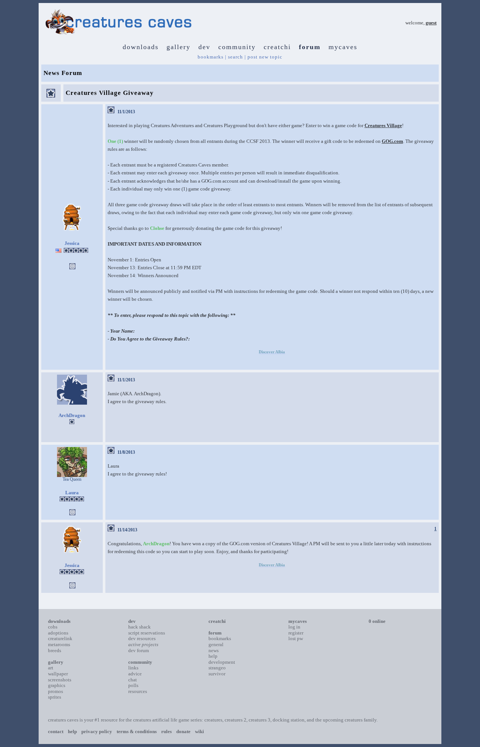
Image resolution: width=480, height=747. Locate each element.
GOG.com (392, 141)
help (213, 656)
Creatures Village (383, 125)
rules (166, 731)
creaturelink (60, 638)
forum (310, 47)
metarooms (59, 644)
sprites (54, 697)
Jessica (72, 243)
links (133, 667)
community (237, 47)
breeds (54, 650)
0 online (377, 621)
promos (55, 691)
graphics (56, 685)
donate (183, 731)
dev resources (142, 638)
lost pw (295, 638)
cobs (52, 627)
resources (137, 691)
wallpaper (58, 673)
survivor (216, 673)
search (235, 57)
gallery (178, 47)
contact (55, 731)
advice (135, 673)
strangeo (217, 667)
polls (133, 685)
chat (132, 679)
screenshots (59, 679)
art (50, 667)
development (221, 662)
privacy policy (96, 731)
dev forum (138, 650)
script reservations (146, 633)
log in (294, 627)
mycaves (342, 47)
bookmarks (211, 57)
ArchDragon (71, 415)
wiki (199, 731)
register (295, 633)
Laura (72, 492)
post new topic (265, 57)
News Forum (63, 72)
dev (204, 47)
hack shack (139, 627)
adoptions (58, 633)
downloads (141, 47)
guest (431, 23)
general (216, 644)
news (213, 650)
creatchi (277, 47)
